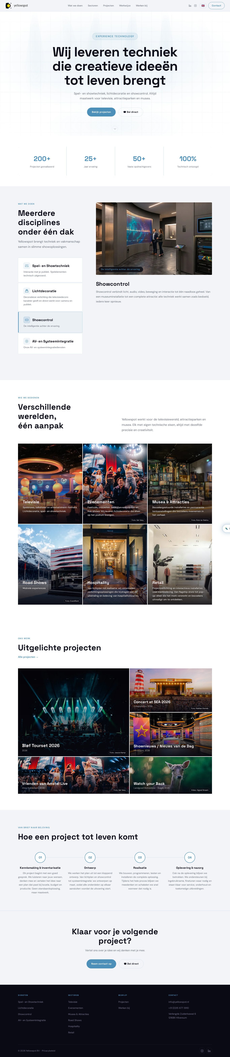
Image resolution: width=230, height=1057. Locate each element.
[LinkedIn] (189, 5)
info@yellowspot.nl (179, 1013)
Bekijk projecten (101, 111)
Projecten (108, 5)
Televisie (72, 1013)
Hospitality (74, 1037)
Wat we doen (75, 5)
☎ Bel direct (130, 111)
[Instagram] (195, 5)
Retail (71, 1043)
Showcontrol (24, 1025)
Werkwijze (124, 5)
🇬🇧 (203, 5)
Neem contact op (101, 975)
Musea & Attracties (78, 1025)
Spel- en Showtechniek (30, 1013)
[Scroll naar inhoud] (115, 129)
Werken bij (141, 5)
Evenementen (75, 1019)
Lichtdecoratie (26, 1019)
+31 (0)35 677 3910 (179, 1019)
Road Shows (74, 1031)
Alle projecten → (28, 668)
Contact (216, 5)
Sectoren (93, 5)
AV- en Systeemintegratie (32, 1031)
